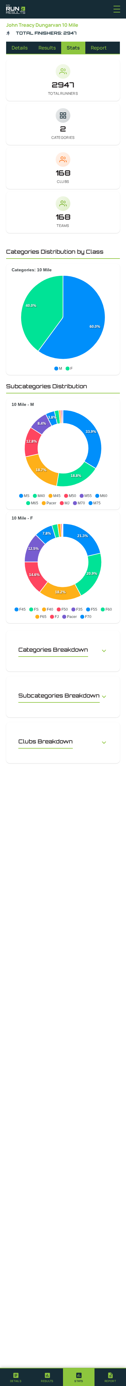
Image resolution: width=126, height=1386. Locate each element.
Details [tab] (20, 47)
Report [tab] (99, 47)
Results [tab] (47, 47)
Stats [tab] (73, 47)
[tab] (15, 1377)
